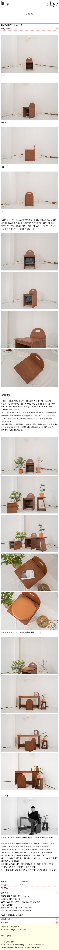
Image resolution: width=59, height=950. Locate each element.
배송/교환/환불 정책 (32, 947)
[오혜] (52, 4)
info (7, 4)
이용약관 (19, 947)
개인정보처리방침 (8, 947)
